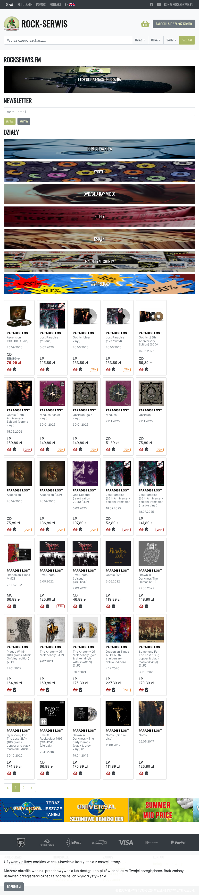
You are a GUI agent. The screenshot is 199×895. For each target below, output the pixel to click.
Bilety (99, 216)
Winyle (99, 171)
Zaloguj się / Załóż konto (174, 23)
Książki (99, 239)
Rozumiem (14, 886)
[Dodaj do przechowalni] (15, 370)
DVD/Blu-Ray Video (99, 194)
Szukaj (187, 40)
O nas (10, 4)
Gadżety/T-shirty (99, 261)
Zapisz (9, 121)
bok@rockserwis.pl (177, 4)
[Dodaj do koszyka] (9, 370)
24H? (170, 40)
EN (67, 4)
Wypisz (24, 121)
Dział (138, 40)
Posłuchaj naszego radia (99, 79)
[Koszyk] (145, 24)
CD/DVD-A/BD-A (99, 149)
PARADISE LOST (18, 333)
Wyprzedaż (100, 284)
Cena (154, 40)
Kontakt (55, 4)
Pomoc (41, 4)
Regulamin (24, 4)
